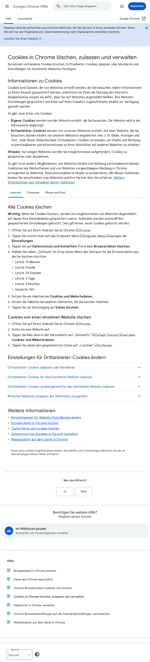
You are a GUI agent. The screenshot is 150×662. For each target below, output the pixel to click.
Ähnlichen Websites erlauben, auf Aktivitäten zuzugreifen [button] (48, 396)
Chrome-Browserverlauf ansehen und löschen (43, 588)
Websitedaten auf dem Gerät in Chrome (39, 440)
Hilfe (8, 18)
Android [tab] (15, 192)
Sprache (15, 649)
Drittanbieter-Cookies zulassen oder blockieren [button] (41, 368)
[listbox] (19, 655)
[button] (7, 6)
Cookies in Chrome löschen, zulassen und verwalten (49, 596)
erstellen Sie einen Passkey (21, 38)
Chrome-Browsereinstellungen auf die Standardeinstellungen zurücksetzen (62, 614)
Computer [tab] (33, 192)
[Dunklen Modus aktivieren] (37, 654)
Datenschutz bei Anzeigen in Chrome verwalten (44, 434)
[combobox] (88, 6)
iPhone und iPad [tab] (55, 192)
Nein (84, 491)
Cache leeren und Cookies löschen (35, 429)
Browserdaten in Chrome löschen (34, 423)
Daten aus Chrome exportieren (33, 579)
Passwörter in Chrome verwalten (34, 605)
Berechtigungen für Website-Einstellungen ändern (46, 418)
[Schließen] (146, 28)
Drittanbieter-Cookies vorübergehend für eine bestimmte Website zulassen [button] (61, 387)
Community (24, 18)
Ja (64, 491)
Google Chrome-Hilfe (30, 6)
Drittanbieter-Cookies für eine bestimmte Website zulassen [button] (50, 377)
